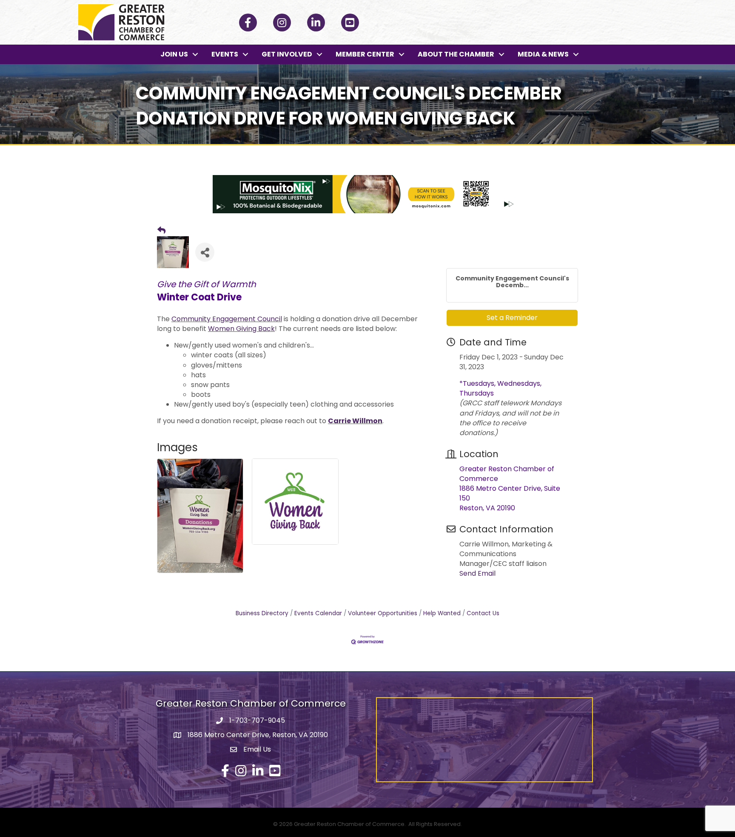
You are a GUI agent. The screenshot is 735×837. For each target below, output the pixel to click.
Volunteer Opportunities (382, 613)
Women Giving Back (241, 329)
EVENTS (224, 54)
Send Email (477, 573)
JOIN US (174, 54)
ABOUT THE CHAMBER (456, 54)
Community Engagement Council (226, 319)
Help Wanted (442, 613)
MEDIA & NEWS (543, 54)
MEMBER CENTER (365, 54)
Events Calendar (318, 613)
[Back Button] (161, 231)
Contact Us (483, 613)
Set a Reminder (512, 317)
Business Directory (262, 613)
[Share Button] (204, 252)
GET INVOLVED (287, 54)
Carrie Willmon (355, 421)
